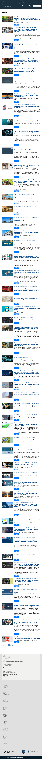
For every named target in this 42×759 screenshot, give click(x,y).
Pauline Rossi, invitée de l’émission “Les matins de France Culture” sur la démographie (26, 581)
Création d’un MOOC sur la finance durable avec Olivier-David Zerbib (25, 425)
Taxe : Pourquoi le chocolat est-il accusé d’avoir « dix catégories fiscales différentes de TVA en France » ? (27, 61)
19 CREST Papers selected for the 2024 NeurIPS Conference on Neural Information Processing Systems (25, 505)
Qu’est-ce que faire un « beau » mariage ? (24, 405)
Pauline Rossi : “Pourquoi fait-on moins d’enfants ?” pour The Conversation (26, 299)
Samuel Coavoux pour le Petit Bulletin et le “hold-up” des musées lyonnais (27, 220)
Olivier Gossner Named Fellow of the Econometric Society (26, 591)
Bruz (15, 230)
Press (33, 16)
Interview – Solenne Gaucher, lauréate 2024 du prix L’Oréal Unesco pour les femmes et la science (26, 606)
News (38, 3)
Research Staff (5, 701)
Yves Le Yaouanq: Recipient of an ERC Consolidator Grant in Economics (26, 450)
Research (28, 2)
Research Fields (5, 706)
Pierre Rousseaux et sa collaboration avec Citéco (26, 208)
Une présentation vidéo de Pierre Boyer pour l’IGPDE (27, 638)
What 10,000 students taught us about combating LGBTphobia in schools (26, 96)
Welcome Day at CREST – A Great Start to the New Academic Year (26, 623)
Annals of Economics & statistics (5, 713)
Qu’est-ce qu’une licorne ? (20, 416)
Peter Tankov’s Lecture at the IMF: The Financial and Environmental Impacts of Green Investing (26, 166)
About (18, 2)
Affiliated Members (6, 694)
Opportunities (33, 3)
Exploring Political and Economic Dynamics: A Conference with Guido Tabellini (25, 150)
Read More (17, 24)
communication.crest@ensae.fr (10, 672)
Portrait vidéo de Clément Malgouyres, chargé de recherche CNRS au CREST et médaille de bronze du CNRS (26, 373)
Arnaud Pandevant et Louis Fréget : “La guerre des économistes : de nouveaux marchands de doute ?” (26, 121)
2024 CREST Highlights (19, 359)
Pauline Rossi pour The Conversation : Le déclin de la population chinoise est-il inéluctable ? (27, 196)
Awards (38, 2)
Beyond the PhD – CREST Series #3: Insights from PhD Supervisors (27, 81)
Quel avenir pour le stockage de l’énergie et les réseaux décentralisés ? (25, 494)
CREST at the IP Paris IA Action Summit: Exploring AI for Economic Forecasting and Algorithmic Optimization (26, 132)
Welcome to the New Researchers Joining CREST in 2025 (26, 273)
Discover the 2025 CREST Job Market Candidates (26, 556)
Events (33, 2)
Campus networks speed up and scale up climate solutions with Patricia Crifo (26, 439)
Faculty (4, 693)
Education (5, 685)
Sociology (36, 77)
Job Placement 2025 (5, 732)
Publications (5, 708)
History (5, 687)
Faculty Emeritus (6, 695)
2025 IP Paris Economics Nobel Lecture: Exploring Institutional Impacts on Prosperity (26, 242)
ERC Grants (5, 724)
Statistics (15, 79)
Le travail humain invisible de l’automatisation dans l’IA (26, 395)
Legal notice (15, 757)
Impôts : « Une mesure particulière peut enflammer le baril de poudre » (27, 520)
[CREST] (7, 7)
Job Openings (5, 730)
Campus (15, 16)
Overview (4, 729)
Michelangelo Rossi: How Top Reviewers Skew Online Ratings (27, 309)
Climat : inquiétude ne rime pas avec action (24, 474)
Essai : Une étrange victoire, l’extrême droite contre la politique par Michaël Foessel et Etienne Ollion (26, 565)
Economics (19, 16)
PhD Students (5, 696)
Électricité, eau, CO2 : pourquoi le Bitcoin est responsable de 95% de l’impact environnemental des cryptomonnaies (27, 19)
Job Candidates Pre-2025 (5, 736)
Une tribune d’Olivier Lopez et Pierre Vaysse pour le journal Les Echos (26, 345)
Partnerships (5, 707)
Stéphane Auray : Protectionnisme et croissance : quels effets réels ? (26, 233)
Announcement (16, 356)
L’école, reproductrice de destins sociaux (24, 464)
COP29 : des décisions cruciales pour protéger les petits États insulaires (26, 530)
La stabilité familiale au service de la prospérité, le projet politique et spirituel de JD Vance (26, 71)
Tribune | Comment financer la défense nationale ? (26, 384)
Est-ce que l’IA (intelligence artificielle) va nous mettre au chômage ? (25, 483)
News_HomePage (25, 16)
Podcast (31, 403)
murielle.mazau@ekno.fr (7, 676)
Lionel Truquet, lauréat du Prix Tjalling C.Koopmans (26, 319)
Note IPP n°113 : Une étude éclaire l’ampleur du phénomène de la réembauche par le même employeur (25, 30)
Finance (23, 77)
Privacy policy (20, 757)
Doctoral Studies (5, 715)
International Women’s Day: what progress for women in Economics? (27, 107)
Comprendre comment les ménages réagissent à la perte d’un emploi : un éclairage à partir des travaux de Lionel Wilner (26, 328)
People (23, 2)
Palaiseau (29, 16)
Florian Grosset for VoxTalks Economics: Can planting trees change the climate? (27, 182)
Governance (5, 686)
